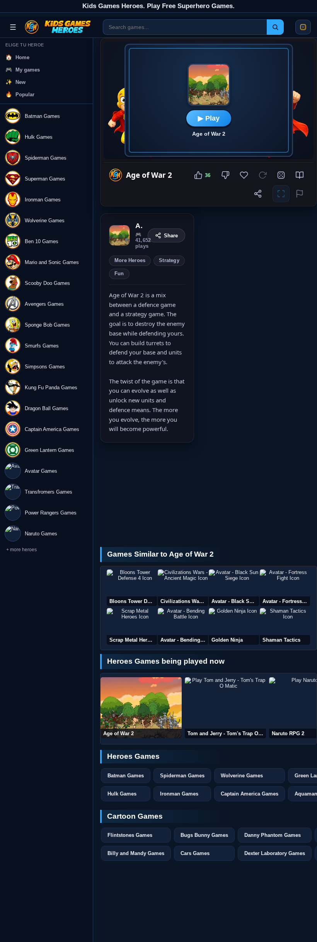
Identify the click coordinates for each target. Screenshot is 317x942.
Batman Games (125, 775)
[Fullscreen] (281, 193)
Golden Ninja (227, 640)
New (20, 82)
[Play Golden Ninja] (234, 626)
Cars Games (195, 853)
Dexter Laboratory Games (274, 853)
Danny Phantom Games (272, 835)
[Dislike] (225, 175)
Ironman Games (179, 794)
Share (171, 235)
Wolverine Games (242, 775)
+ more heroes (21, 549)
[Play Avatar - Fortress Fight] (285, 587)
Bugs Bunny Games (204, 835)
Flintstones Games (129, 835)
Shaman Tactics (281, 640)
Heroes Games (133, 756)
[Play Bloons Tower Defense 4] (132, 587)
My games (27, 70)
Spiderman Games (182, 775)
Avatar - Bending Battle (184, 640)
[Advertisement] (259, 261)
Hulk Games (121, 794)
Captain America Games (249, 794)
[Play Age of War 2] (141, 707)
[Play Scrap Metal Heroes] (132, 626)
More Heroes (129, 260)
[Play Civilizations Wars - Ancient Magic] (183, 587)
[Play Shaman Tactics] (285, 626)
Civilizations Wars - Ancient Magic (184, 601)
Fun (119, 273)
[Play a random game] (303, 27)
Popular (24, 94)
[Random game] (281, 175)
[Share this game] (257, 193)
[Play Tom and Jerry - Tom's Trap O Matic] (225, 707)
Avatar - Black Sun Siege (235, 601)
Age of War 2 (118, 733)
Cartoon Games (135, 816)
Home (22, 57)
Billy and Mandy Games (135, 853)
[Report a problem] (299, 193)
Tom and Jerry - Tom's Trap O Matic (226, 733)
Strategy (169, 260)
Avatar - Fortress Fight (286, 601)
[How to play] (299, 175)
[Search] (275, 27)
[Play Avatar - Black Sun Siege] (234, 587)
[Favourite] (243, 175)
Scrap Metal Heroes (132, 640)
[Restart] (262, 175)
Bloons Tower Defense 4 (133, 601)
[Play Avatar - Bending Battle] (183, 626)
